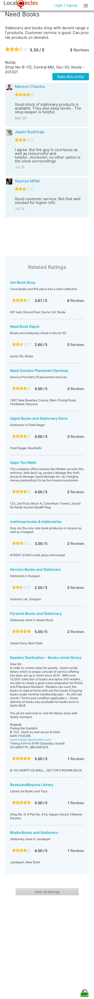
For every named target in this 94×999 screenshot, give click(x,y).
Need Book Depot (24, 326)
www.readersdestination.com (30, 739)
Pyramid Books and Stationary (36, 613)
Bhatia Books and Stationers (34, 832)
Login (58, 5)
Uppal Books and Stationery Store (38, 418)
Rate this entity (70, 76)
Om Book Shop (22, 282)
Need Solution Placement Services (39, 370)
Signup (72, 5)
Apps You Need (23, 462)
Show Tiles (86, 5)
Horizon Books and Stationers (35, 569)
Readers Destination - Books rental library (45, 657)
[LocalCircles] (21, 5)
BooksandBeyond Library (31, 784)
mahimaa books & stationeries (36, 521)
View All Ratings (47, 892)
